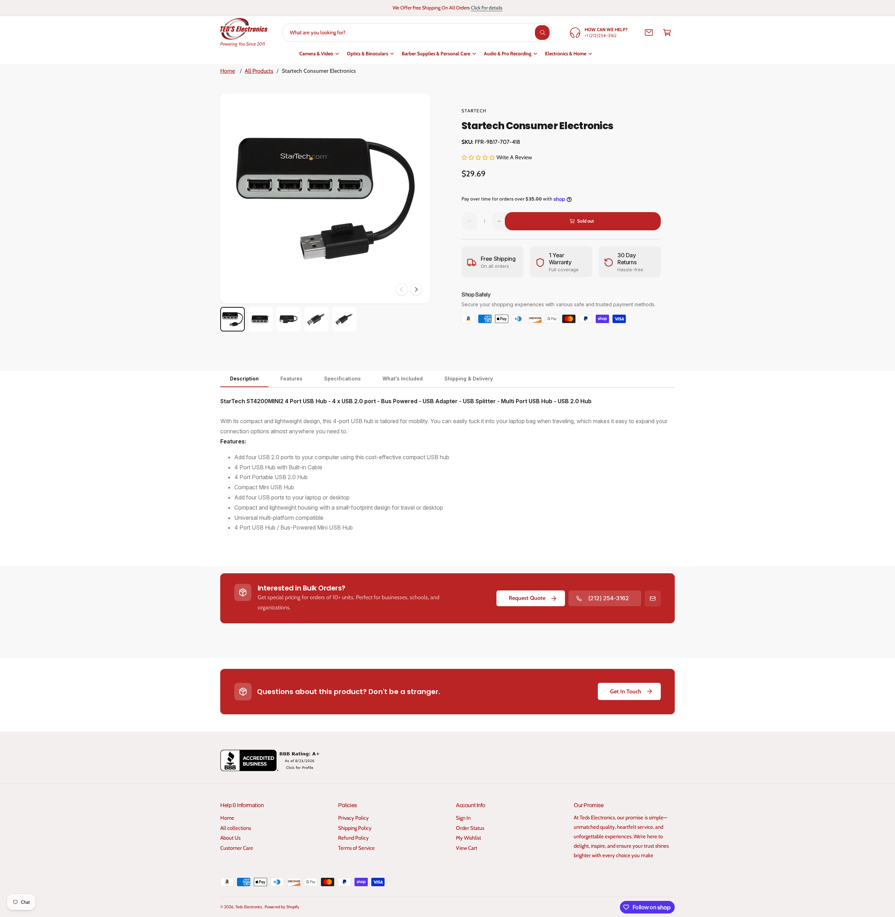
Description (244, 379)
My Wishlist (468, 838)
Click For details (486, 8)
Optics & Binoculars (367, 53)
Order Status (470, 828)
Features (291, 379)
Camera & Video (316, 53)
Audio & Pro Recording (507, 53)
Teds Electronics (248, 906)
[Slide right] (416, 289)
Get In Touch (625, 691)
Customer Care (236, 848)
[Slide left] (401, 289)
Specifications (342, 379)
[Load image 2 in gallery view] (260, 319)
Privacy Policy (353, 818)
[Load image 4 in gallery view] (316, 319)
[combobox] (417, 32)
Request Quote (527, 598)
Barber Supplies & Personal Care (436, 53)
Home (227, 71)
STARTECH (473, 110)
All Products (259, 71)
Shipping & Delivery (468, 379)
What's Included (402, 379)
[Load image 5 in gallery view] (344, 319)
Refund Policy (353, 838)
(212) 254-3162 (608, 598)
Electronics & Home (565, 53)
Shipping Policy (355, 828)
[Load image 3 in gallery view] (288, 319)
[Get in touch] (649, 32)
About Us (230, 838)
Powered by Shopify (282, 906)
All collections (235, 828)
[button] (667, 32)
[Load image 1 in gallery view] (232, 319)
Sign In (463, 818)
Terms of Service (356, 848)
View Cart (466, 848)
